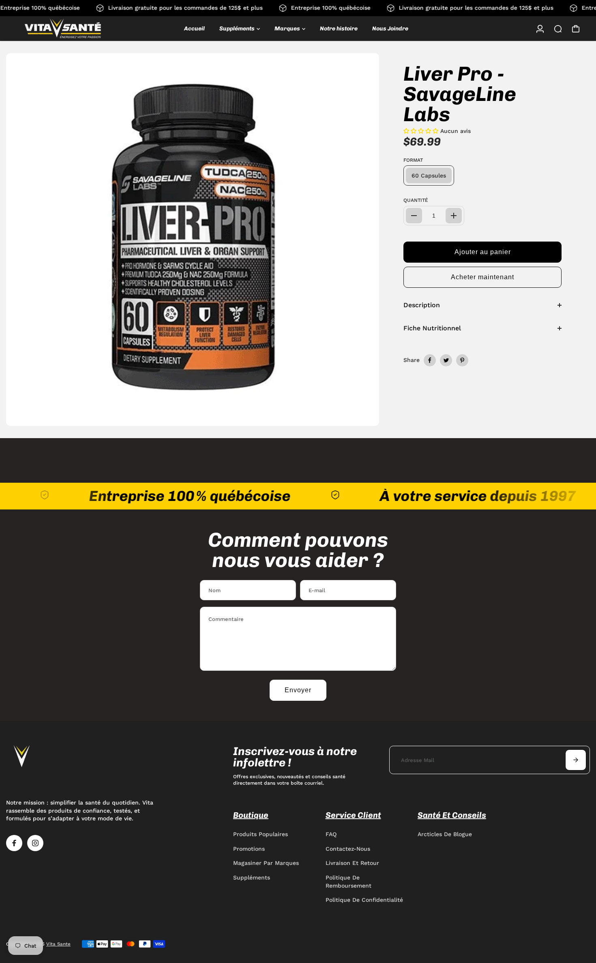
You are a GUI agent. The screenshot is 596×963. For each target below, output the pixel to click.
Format (413, 160)
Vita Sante (58, 944)
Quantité (415, 200)
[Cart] (576, 29)
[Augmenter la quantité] (454, 215)
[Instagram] (35, 843)
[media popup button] (364, 417)
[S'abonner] (575, 759)
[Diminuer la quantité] (414, 215)
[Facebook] (430, 360)
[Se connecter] (540, 29)
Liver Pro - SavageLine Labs (459, 94)
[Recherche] (558, 29)
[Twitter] (446, 360)
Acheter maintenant (482, 277)
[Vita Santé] (63, 28)
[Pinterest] (462, 360)
